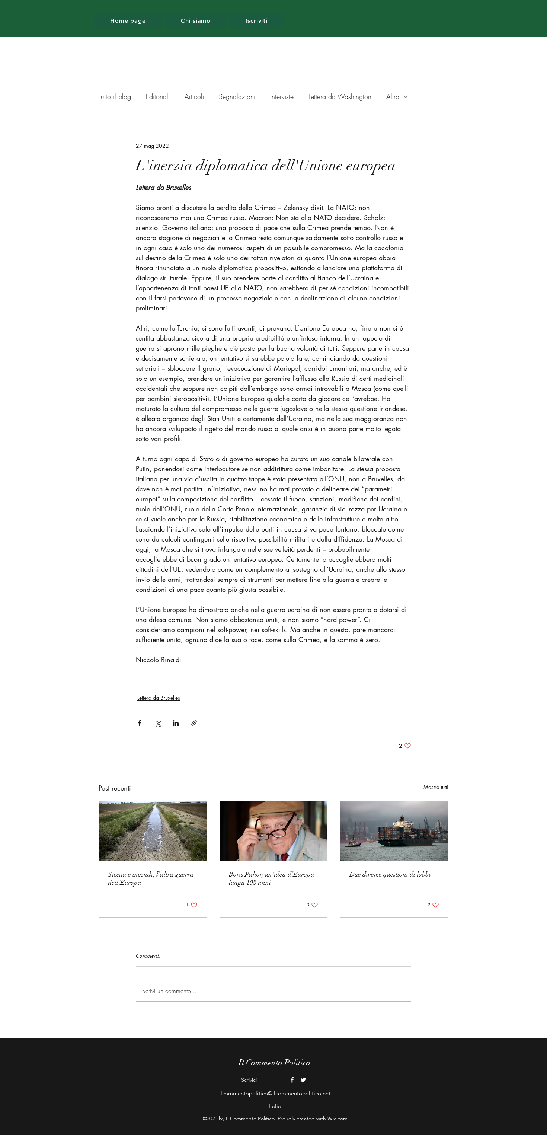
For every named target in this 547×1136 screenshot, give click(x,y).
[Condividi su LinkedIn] (175, 723)
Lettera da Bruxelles (158, 697)
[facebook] (292, 1080)
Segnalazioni (237, 96)
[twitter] (303, 1080)
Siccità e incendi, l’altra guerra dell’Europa (151, 878)
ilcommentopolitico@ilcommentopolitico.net (274, 1093)
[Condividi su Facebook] (139, 723)
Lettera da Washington (339, 96)
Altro (392, 96)
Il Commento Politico (274, 1062)
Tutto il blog (115, 96)
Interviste (282, 96)
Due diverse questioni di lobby (390, 874)
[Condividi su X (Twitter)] (157, 723)
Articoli (194, 96)
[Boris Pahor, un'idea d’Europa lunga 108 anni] (273, 831)
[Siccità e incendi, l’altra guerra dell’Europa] (153, 831)
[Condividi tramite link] (194, 723)
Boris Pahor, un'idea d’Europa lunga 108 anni (271, 878)
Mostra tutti (435, 787)
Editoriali (158, 96)
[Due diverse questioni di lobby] (394, 831)
